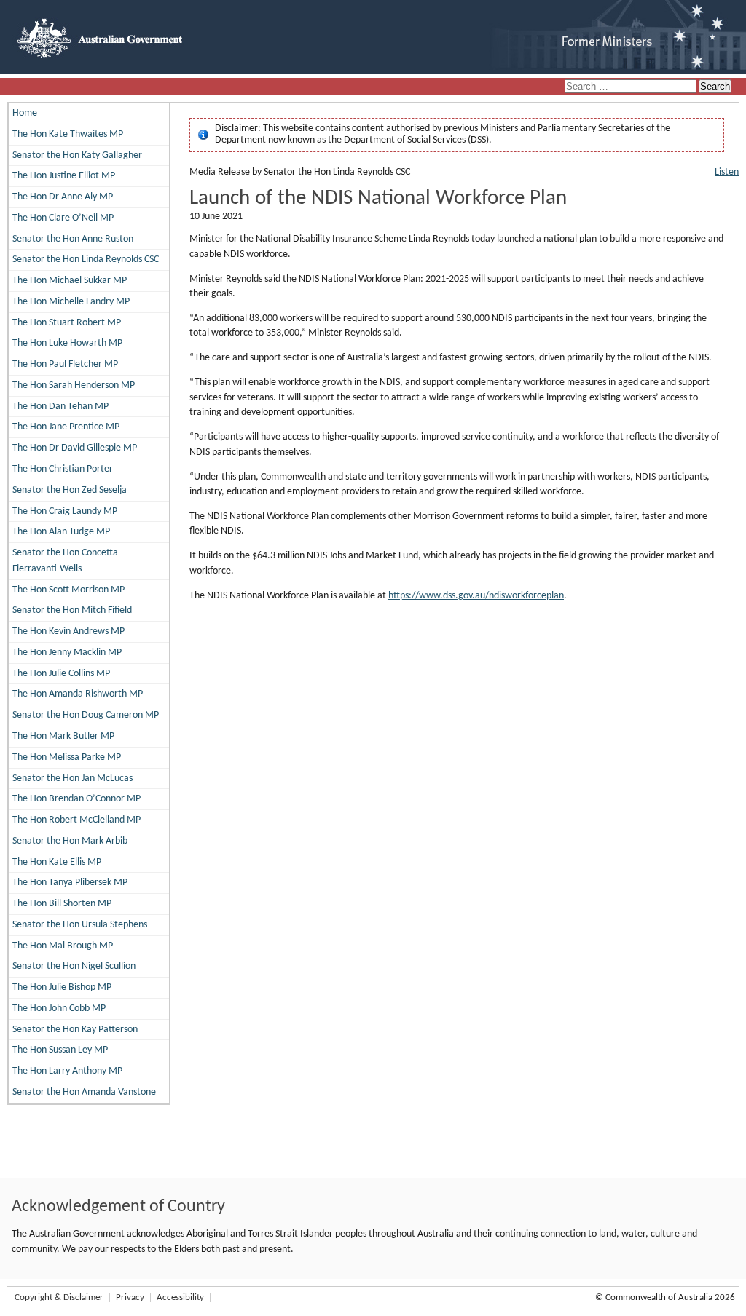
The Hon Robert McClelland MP (76, 820)
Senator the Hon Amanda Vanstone (84, 1092)
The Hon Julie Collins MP (61, 673)
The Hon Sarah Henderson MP (73, 385)
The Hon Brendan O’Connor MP (76, 799)
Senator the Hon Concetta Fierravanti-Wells (65, 561)
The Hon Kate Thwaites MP (67, 134)
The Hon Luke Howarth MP (67, 343)
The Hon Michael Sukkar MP (69, 280)
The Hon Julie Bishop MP (61, 987)
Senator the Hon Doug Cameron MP (85, 715)
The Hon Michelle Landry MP (71, 301)
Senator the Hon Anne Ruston (72, 239)
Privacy (130, 1297)
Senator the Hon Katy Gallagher (77, 155)
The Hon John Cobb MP (59, 1008)
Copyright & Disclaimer (59, 1297)
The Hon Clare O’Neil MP (63, 218)
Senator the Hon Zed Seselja (69, 490)
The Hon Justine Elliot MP (63, 176)
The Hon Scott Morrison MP (68, 590)
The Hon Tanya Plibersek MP (69, 882)
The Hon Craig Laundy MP (64, 511)
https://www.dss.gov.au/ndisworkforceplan (476, 595)
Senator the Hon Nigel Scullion (74, 966)
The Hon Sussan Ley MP (60, 1050)
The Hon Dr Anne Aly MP (62, 197)
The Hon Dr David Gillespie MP (74, 448)
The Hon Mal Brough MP (62, 946)
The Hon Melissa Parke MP (66, 757)
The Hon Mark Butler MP (63, 736)
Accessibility (180, 1297)
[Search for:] (632, 87)
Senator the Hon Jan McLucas (72, 778)
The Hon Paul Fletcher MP (65, 364)
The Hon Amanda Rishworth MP (77, 694)
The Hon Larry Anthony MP (67, 1071)
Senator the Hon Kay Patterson (75, 1029)
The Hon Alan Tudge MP (61, 531)
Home (24, 113)
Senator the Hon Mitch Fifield (72, 610)
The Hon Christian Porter (62, 469)
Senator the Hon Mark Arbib (69, 841)
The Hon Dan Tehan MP (60, 406)
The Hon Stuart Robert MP (66, 323)
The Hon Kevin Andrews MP (68, 631)
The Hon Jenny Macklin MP (67, 652)
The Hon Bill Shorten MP (61, 903)
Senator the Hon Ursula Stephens (79, 924)
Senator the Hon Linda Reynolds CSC (85, 259)
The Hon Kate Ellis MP (56, 862)
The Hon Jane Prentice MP (65, 427)
